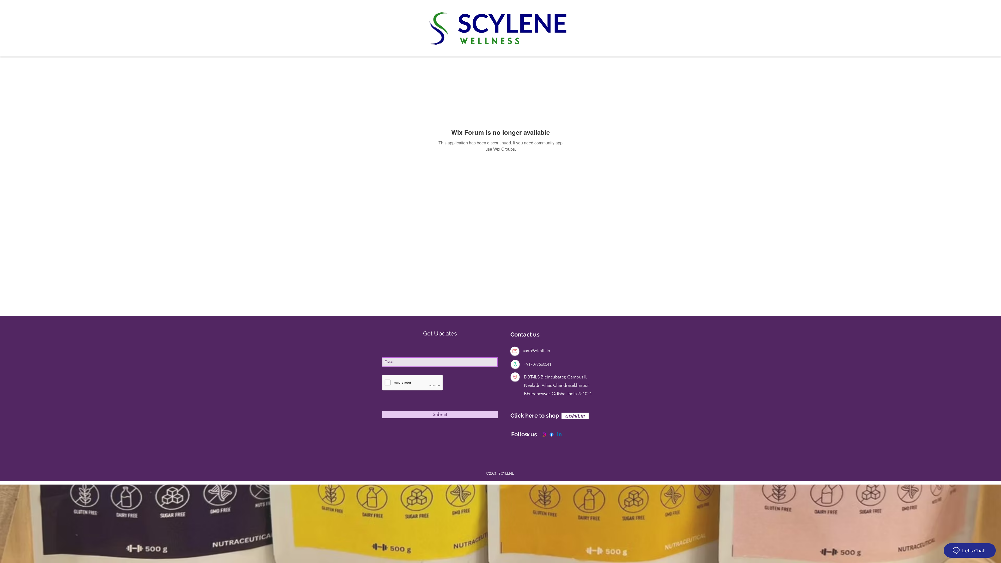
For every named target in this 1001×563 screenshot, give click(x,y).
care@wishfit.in (536, 350)
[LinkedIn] (559, 434)
